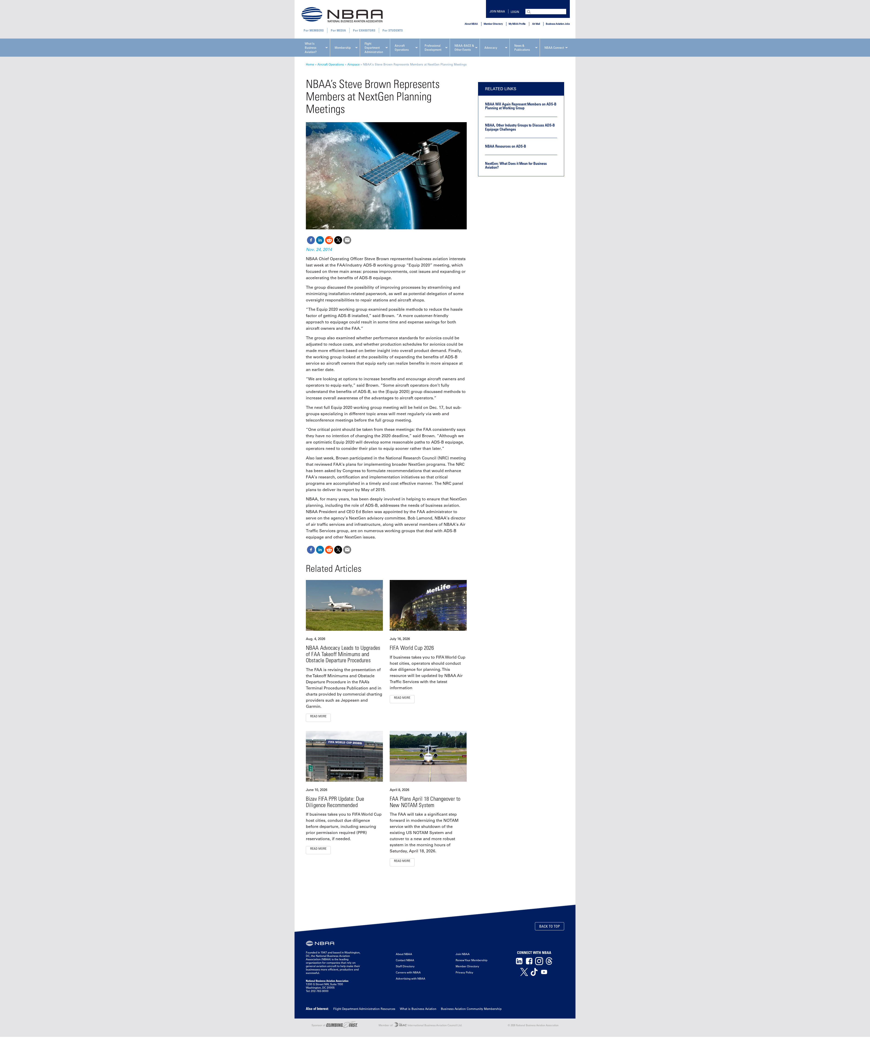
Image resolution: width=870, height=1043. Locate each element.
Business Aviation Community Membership (471, 1009)
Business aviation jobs (558, 23)
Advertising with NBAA (410, 978)
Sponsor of (319, 1025)
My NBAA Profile (517, 23)
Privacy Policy (464, 972)
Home (310, 64)
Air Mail (536, 23)
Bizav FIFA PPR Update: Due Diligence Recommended (335, 801)
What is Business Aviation (418, 1009)
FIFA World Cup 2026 (412, 647)
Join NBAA (497, 11)
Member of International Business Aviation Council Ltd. (420, 1025)
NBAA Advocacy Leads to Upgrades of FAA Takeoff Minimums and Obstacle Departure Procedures (343, 653)
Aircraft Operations (330, 64)
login (515, 12)
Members (316, 30)
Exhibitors (367, 30)
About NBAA (471, 23)
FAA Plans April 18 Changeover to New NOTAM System (425, 801)
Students (395, 30)
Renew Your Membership (471, 960)
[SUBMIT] (529, 11)
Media (341, 30)
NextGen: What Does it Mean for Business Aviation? (516, 165)
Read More (318, 716)
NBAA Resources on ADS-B (505, 146)
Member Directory (493, 23)
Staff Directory (405, 966)
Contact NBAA (405, 960)
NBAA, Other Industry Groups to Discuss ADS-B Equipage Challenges (520, 127)
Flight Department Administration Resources (364, 1009)
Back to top (549, 926)
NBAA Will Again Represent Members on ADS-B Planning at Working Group (520, 106)
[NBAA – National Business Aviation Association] (342, 14)
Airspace (353, 64)
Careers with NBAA (408, 972)
